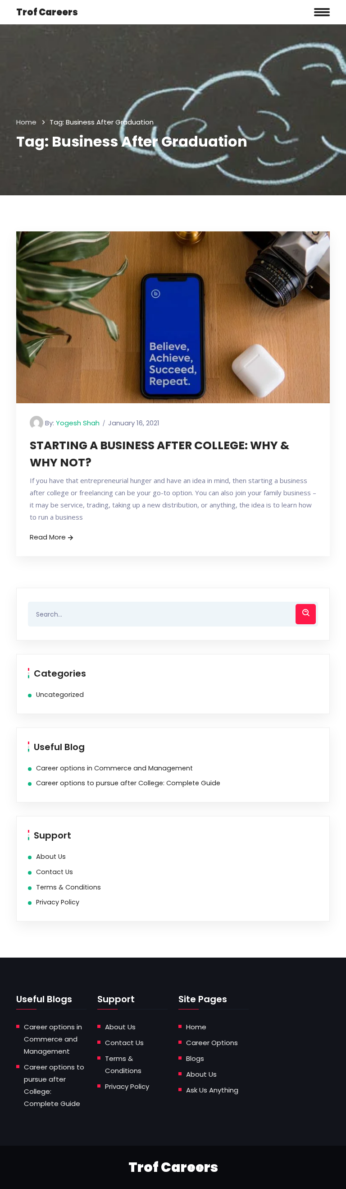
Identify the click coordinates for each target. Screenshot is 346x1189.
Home (26, 122)
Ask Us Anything (212, 1090)
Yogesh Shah (78, 423)
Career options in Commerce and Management (114, 768)
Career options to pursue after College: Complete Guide (128, 783)
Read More (48, 537)
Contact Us (54, 871)
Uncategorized (60, 694)
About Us (51, 856)
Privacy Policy (57, 902)
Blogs (195, 1058)
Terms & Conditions (68, 887)
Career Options (212, 1042)
